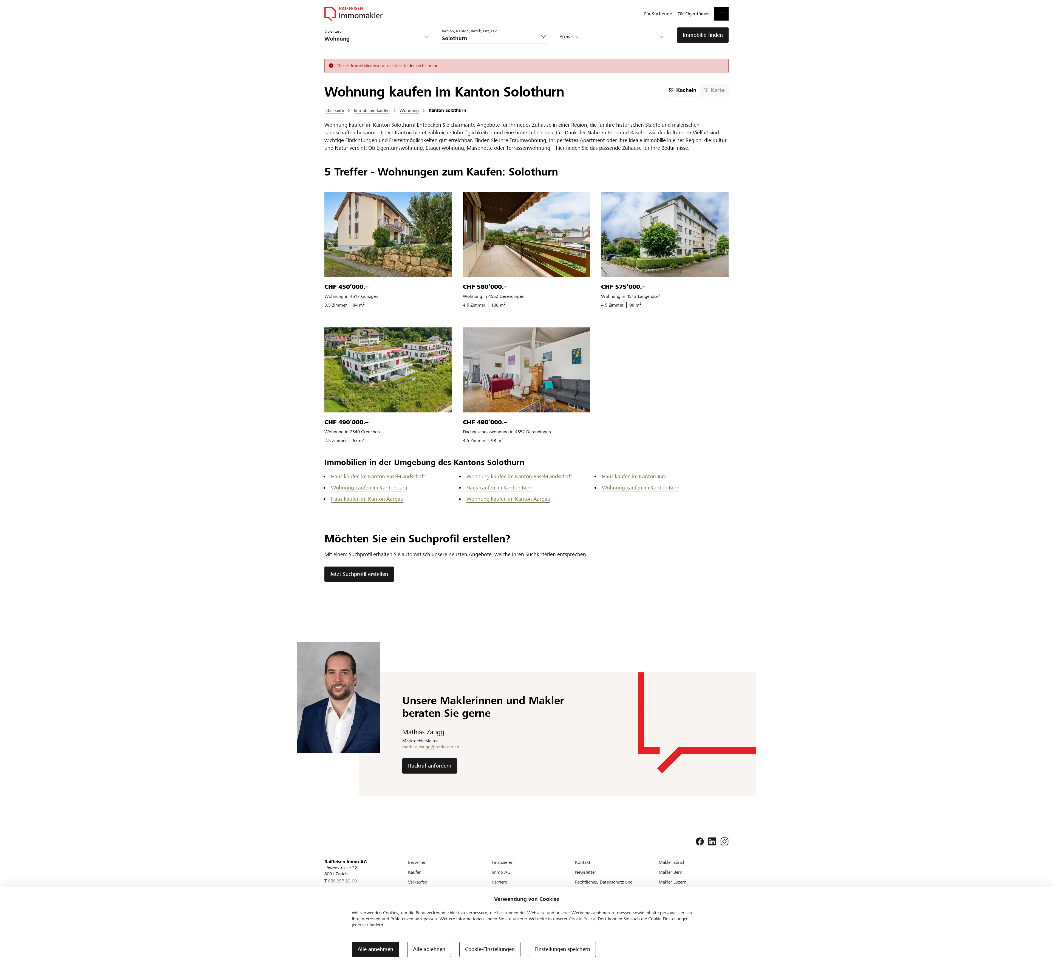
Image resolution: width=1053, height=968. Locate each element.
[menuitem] (658, 14)
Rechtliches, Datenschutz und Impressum (604, 885)
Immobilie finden (703, 35)
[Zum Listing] (388, 234)
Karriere (499, 882)
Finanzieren (503, 862)
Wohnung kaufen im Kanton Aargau (508, 499)
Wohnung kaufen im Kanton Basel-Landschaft (519, 476)
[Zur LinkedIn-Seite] (712, 841)
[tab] (683, 90)
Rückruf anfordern (429, 766)
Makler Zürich (672, 862)
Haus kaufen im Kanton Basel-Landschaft (378, 476)
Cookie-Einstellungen (490, 949)
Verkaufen (417, 882)
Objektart (332, 31)
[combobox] (491, 38)
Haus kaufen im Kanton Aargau (367, 499)
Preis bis (568, 36)
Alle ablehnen (429, 949)
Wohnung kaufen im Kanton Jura (369, 488)
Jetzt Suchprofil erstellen (359, 574)
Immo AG (501, 872)
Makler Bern (670, 872)
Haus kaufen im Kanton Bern (499, 488)
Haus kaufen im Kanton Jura (634, 476)
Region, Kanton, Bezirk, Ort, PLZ (469, 31)
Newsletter (585, 872)
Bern (613, 132)
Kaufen (414, 872)
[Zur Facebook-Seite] (700, 841)
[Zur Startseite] (353, 13)
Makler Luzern (672, 882)
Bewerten (417, 862)
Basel (636, 132)
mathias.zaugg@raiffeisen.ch (430, 746)
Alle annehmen (375, 949)
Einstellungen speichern (562, 949)
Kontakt (582, 862)
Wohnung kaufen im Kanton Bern (641, 488)
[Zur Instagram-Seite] (724, 841)
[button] (721, 14)
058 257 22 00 (342, 881)
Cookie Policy (582, 918)
